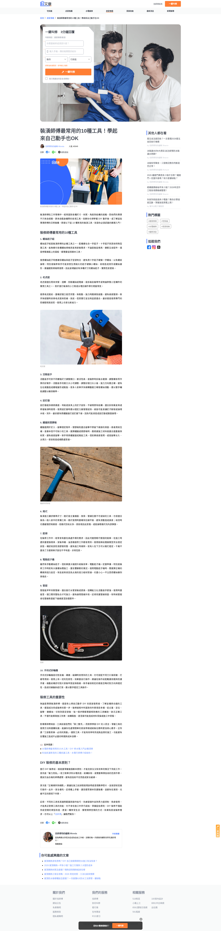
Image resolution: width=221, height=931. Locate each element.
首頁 (42, 18)
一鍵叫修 (173, 4)
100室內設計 (157, 899)
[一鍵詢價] (218, 837)
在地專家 (96, 912)
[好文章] (46, 3)
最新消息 (150, 11)
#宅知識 (165, 221)
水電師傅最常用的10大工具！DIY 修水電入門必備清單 (67, 749)
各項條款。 (66, 79)
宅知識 (49, 11)
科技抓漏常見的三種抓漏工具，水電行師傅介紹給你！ (67, 753)
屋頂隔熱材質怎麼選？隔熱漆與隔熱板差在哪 (64, 870)
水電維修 (89, 11)
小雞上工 (136, 903)
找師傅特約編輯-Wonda (54, 146)
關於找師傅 (58, 899)
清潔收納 (130, 11)
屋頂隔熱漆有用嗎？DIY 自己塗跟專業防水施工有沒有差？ (70, 861)
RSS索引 (96, 916)
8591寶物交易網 (139, 907)
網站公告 (57, 903)
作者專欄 (115, 834)
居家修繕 (109, 11)
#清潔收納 (166, 226)
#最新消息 (152, 232)
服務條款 (57, 912)
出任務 (154, 907)
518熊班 (136, 899)
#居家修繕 (152, 221)
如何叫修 (96, 903)
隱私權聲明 (58, 916)
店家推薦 (69, 11)
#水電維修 (152, 226)
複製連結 (64, 152)
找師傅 (58, 814)
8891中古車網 (157, 903)
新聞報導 (170, 11)
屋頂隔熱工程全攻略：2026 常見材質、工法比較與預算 (69, 874)
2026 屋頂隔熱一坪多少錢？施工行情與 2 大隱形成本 (68, 865)
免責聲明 (57, 907)
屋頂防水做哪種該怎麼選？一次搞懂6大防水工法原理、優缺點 (72, 878)
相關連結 (58, 844)
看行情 (95, 907)
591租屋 (136, 912)
